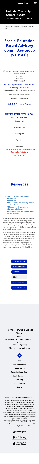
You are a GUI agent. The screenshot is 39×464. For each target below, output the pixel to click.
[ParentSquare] (19, 431)
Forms (19, 361)
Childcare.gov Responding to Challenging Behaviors (17, 208)
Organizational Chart (19, 372)
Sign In (19, 387)
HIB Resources (19, 364)
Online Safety (19, 368)
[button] (23, 3)
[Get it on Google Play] (19, 437)
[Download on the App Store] (19, 443)
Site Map (19, 379)
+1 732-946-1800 (23, 348)
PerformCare (11, 201)
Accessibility (19, 383)
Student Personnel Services (23, 26)
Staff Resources (19, 376)
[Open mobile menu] (4, 3)
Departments (7, 26)
